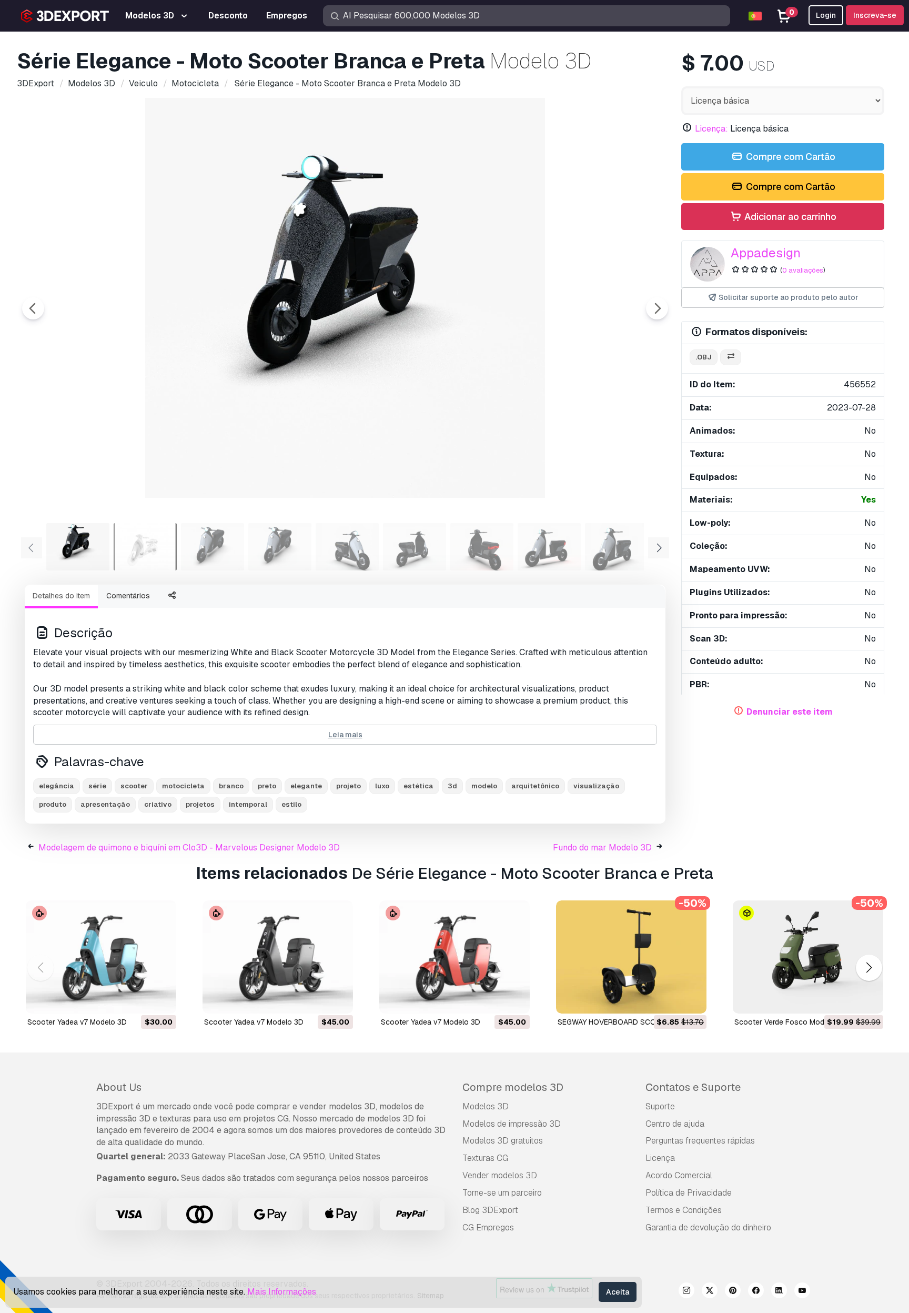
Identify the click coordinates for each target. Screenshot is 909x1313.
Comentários (128, 595)
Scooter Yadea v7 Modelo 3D (77, 1022)
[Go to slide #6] (414, 546)
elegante (306, 785)
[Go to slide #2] (145, 546)
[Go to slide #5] (347, 546)
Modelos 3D (485, 1106)
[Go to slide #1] (77, 546)
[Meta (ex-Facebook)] (755, 1291)
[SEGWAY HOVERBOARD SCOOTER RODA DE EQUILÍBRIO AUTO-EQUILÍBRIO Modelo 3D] (631, 957)
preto (267, 785)
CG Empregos (488, 1227)
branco (231, 785)
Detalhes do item (61, 595)
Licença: (711, 128)
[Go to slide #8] (549, 546)
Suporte (660, 1106)
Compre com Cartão (789, 157)
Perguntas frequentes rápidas (700, 1140)
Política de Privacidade (688, 1192)
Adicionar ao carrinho (789, 217)
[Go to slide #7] (481, 546)
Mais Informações (281, 1291)
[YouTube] (802, 1291)
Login (826, 15)
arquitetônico (535, 785)
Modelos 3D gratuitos (502, 1140)
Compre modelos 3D (512, 1087)
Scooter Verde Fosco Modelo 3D (790, 1022)
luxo (382, 785)
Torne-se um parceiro (502, 1192)
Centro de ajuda (674, 1123)
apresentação (105, 804)
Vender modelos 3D (499, 1175)
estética (418, 785)
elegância (56, 785)
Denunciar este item (789, 711)
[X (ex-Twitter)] (709, 1291)
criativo (157, 804)
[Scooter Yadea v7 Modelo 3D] (101, 957)
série (97, 785)
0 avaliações (802, 270)
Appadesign (766, 253)
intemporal (248, 804)
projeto (348, 785)
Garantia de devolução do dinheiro (708, 1227)
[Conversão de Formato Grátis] (731, 357)
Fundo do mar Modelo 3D (602, 847)
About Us (119, 1087)
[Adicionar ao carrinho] (139, 999)
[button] (868, 967)
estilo (291, 804)
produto (52, 804)
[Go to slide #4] (279, 546)
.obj (703, 357)
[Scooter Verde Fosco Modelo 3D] (808, 957)
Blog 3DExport (490, 1210)
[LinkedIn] (779, 1291)
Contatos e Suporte (693, 1087)
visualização (596, 785)
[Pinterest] (732, 1291)
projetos (200, 804)
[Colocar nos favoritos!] (161, 999)
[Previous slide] (33, 308)
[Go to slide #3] (212, 546)
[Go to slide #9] (616, 546)
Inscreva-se (874, 15)
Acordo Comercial (678, 1175)
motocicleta (183, 785)
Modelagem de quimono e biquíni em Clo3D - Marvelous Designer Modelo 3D (189, 847)
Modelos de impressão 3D (511, 1123)
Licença (660, 1158)
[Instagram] (686, 1291)
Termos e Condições (683, 1210)
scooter (134, 785)
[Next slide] (657, 308)
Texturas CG (485, 1158)
